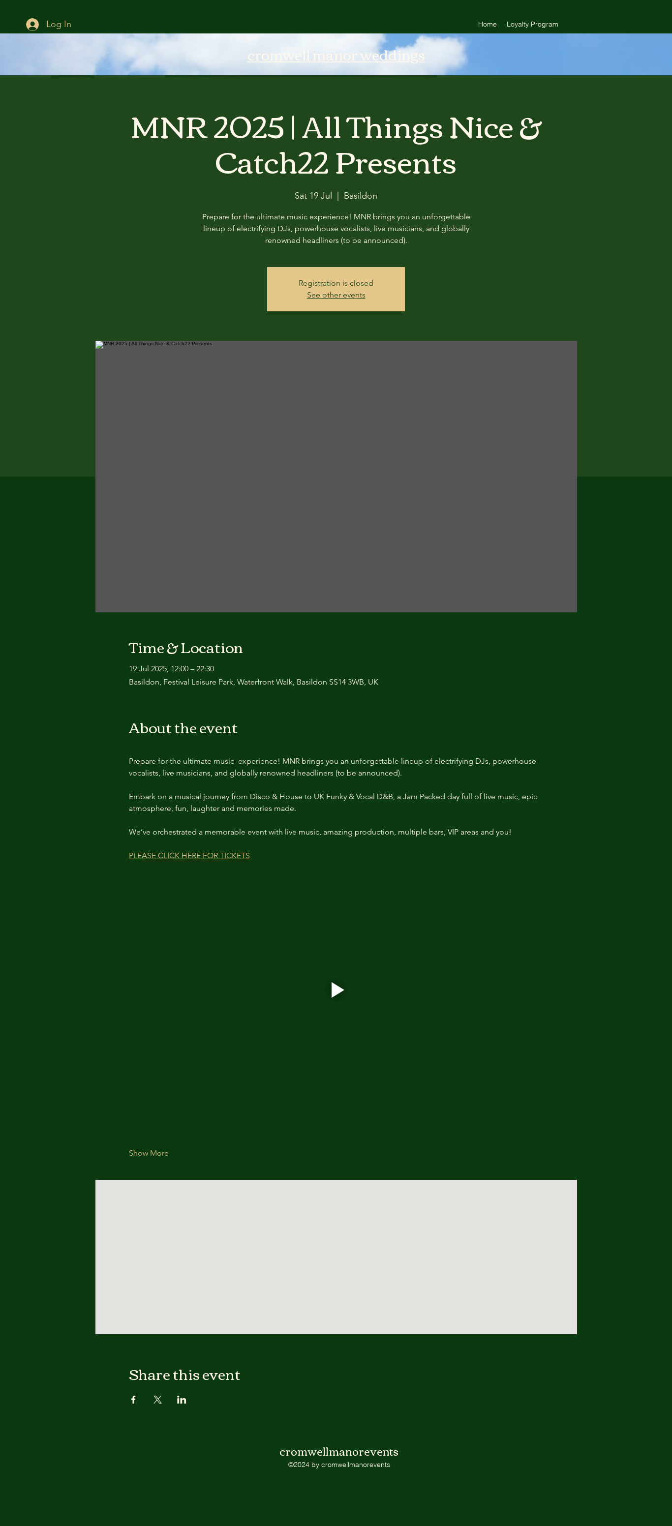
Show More (149, 1153)
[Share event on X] (157, 1400)
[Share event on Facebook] (133, 1400)
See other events (336, 294)
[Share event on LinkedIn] (181, 1400)
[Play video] (336, 990)
